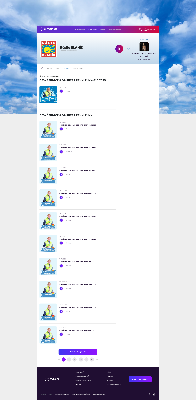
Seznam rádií (92, 29)
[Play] (119, 49)
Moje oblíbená (80, 29)
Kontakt (78, 384)
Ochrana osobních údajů (81, 394)
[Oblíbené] (128, 49)
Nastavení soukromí (100, 394)
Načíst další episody (78, 352)
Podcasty (103, 29)
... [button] (77, 358)
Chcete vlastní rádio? (140, 379)
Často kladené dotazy (83, 380)
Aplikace (110, 380)
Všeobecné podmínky (62, 394)
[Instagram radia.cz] (154, 394)
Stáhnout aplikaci (115, 29)
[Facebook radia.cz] (149, 394)
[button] (59, 359)
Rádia (109, 372)
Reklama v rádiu (81, 376)
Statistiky (79, 372)
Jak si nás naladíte (113, 384)
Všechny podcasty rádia (49, 76)
